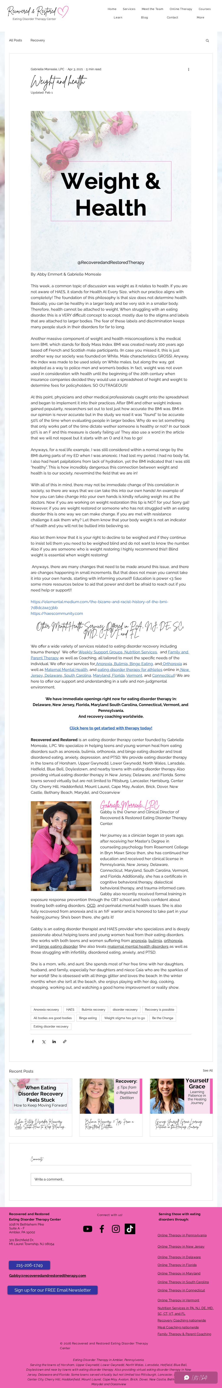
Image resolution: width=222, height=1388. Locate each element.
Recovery (38, 40)
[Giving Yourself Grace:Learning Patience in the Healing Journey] (181, 1096)
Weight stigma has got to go (124, 1018)
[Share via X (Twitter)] (43, 1041)
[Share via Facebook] (33, 1041)
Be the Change (162, 1018)
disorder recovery (125, 1009)
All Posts (15, 40)
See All (208, 1070)
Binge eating (88, 1018)
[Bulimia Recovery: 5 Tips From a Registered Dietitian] (111, 1096)
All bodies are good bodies (53, 1018)
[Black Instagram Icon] (116, 1229)
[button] (129, 9)
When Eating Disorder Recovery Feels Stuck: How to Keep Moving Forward (39, 1124)
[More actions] (188, 69)
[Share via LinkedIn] (54, 1041)
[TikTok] (130, 1229)
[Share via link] (65, 1041)
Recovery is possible (159, 1009)
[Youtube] (87, 1229)
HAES (70, 1009)
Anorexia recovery (46, 1009)
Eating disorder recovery (51, 1026)
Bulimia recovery (93, 1009)
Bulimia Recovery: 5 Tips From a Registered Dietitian (109, 1124)
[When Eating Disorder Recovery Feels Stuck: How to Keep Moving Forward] (40, 1096)
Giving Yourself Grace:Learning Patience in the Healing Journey (178, 1124)
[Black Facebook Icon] (101, 1229)
